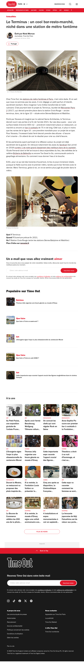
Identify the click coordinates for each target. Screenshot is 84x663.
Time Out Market (51, 622)
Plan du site (10, 646)
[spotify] (31, 601)
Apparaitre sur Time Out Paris (55, 614)
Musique (66, 10)
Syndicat (63, 145)
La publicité (49, 618)
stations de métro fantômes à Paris (38, 99)
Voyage (48, 10)
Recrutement (11, 622)
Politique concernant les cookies (18, 630)
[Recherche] (70, 4)
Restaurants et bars (22, 10)
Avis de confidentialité (14, 626)
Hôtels (55, 10)
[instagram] (8, 601)
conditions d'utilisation (44, 276)
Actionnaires (11, 618)
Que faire (33, 10)
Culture (41, 10)
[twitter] (25, 601)
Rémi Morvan (29, 34)
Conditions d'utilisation (15, 634)
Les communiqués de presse (17, 614)
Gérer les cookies (13, 638)
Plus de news (42, 532)
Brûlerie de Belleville (22, 154)
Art (60, 10)
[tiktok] (14, 601)
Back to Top (44, 551)
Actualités (10, 10)
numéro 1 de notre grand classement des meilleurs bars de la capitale (44, 148)
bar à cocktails (31, 128)
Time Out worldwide (52, 632)
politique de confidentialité (64, 276)
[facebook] (20, 601)
